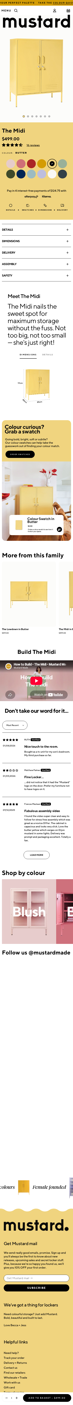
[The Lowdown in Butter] (28, 594)
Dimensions (11, 241)
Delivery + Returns (15, 1362)
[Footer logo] (36, 1225)
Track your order (14, 1358)
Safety (7, 275)
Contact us (10, 1367)
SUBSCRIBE (36, 1288)
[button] (12, 145)
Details (7, 229)
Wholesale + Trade (15, 1377)
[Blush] (29, 911)
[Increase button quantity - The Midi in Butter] (17, 1398)
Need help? (11, 1353)
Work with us (12, 1382)
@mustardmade (49, 952)
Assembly (9, 264)
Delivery (8, 252)
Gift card (9, 1387)
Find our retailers (14, 1372)
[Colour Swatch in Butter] (19, 523)
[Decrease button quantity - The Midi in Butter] (6, 1398)
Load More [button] (36, 855)
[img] (10, 740)
